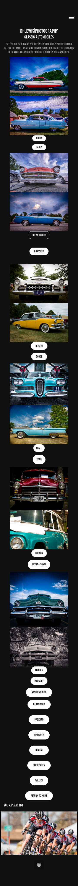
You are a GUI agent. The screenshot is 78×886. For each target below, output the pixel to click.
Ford (39, 459)
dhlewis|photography (39, 31)
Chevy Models (39, 235)
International (39, 564)
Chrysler (39, 251)
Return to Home (39, 795)
